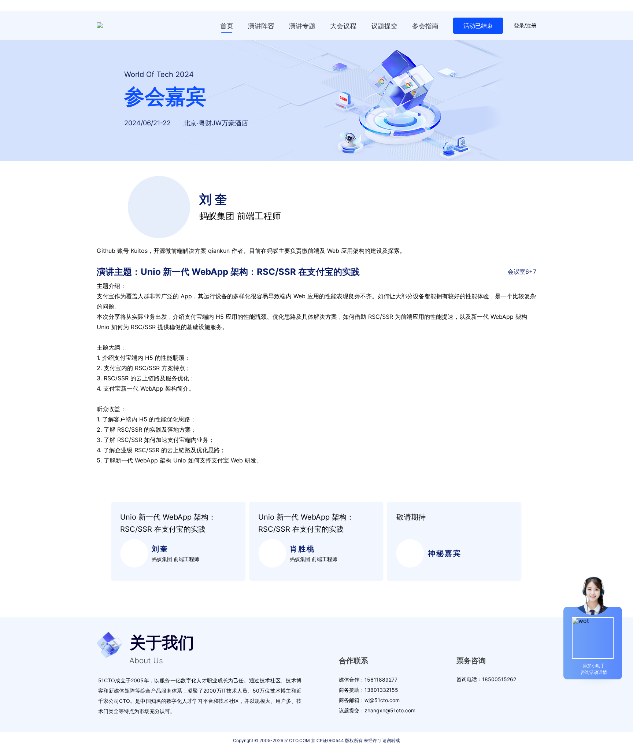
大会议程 (343, 26)
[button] (102, 542)
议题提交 (384, 26)
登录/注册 (525, 25)
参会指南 (425, 26)
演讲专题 (302, 26)
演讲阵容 (261, 26)
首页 (226, 26)
